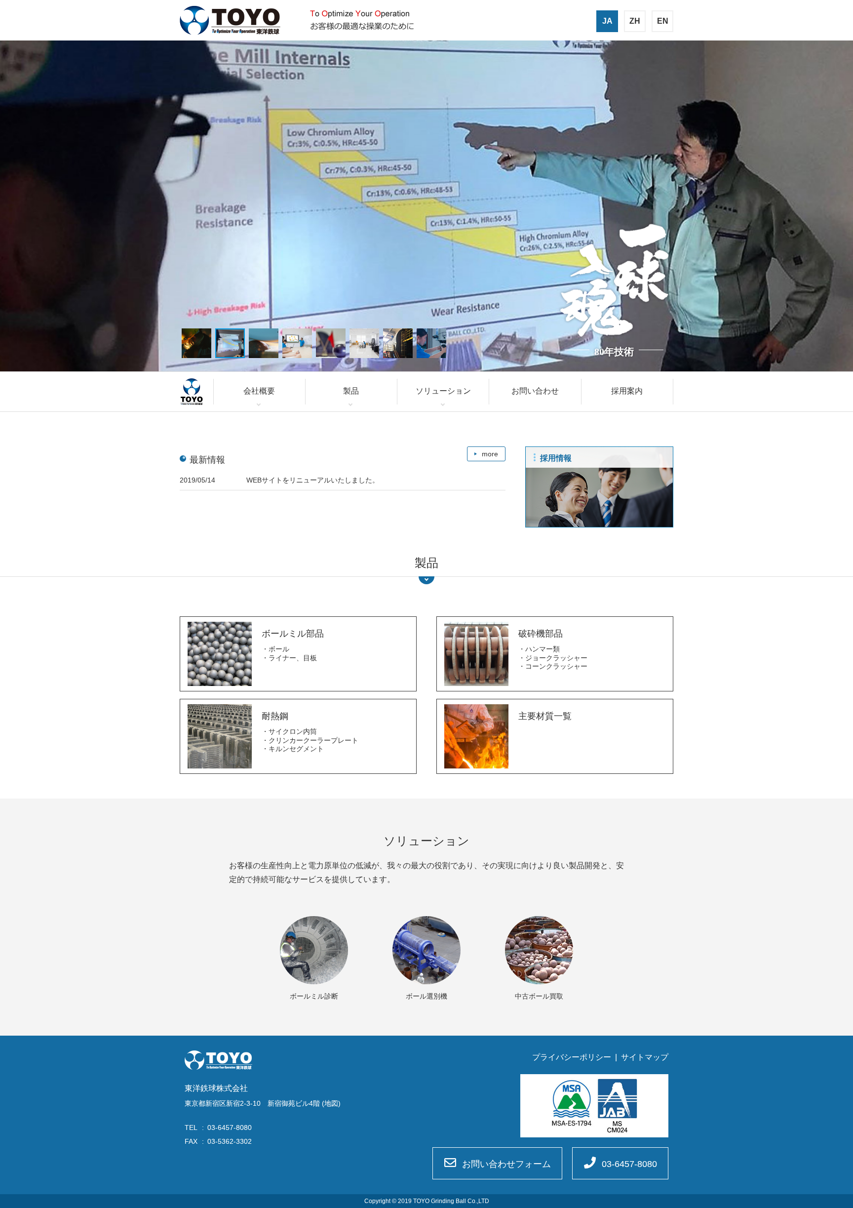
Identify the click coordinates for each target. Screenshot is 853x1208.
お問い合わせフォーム (506, 1164)
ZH (634, 21)
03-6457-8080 (629, 1164)
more (490, 454)
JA (607, 21)
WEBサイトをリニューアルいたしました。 (312, 480)
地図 (331, 1103)
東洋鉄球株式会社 (230, 20)
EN (662, 21)
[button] (196, 343)
